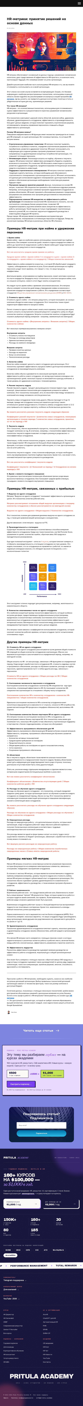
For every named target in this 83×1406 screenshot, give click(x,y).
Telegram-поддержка (14, 1280)
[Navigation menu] (79, 3)
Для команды (8, 1347)
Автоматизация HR (50, 1322)
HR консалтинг (9, 1354)
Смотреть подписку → (21, 1084)
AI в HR (45, 1314)
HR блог (46, 1347)
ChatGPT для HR (49, 1318)
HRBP (5, 1322)
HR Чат (45, 1351)
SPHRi (45, 1329)
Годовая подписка (10, 1343)
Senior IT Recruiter (10, 1329)
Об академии (48, 1343)
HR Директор (8, 1314)
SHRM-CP (46, 1333)
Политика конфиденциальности (22, 1398)
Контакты (47, 1362)
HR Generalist (8, 1318)
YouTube (46, 1358)
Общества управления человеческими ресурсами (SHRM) (39, 293)
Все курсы (7, 1333)
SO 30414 (67, 293)
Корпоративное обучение (13, 1351)
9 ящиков (44, 541)
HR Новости (47, 1354)
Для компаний (11, 1289)
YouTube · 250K (11, 1298)
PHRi (44, 1326)
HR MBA (6, 1362)
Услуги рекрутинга (10, 1358)
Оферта (5, 1398)
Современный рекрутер (13, 1326)
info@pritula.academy (44, 1398)
